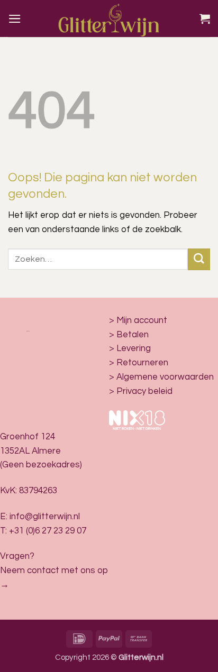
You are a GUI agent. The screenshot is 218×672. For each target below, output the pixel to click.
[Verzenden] (199, 259)
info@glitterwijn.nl (45, 516)
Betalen (132, 334)
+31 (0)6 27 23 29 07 (47, 531)
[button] (15, 18)
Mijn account (141, 320)
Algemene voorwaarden (165, 377)
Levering (133, 348)
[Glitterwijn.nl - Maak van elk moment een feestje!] (109, 18)
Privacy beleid (144, 391)
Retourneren (142, 362)
